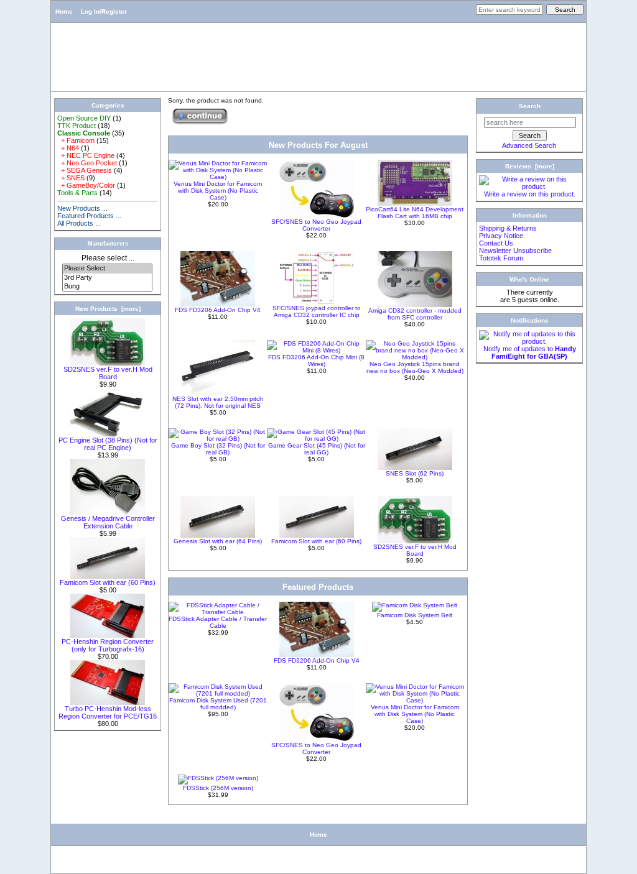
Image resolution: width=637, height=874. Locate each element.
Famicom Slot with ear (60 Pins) (108, 582)
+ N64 (68, 148)
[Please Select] (107, 268)
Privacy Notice (501, 235)
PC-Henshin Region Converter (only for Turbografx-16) (108, 645)
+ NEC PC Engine (85, 155)
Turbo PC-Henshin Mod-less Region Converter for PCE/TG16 (107, 712)
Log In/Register (104, 11)
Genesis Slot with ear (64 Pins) (218, 541)
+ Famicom (76, 140)
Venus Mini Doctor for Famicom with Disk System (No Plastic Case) (218, 190)
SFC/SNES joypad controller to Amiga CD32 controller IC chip (316, 311)
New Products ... (82, 208)
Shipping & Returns (508, 228)
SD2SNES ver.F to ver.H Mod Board (107, 373)
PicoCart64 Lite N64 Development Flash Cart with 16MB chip (414, 212)
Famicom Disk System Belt (414, 615)
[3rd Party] (107, 278)
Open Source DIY (84, 118)
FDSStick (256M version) (218, 787)
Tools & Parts (77, 192)
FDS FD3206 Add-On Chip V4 (218, 309)
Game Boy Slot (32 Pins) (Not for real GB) (218, 449)
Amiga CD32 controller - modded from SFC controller (415, 314)
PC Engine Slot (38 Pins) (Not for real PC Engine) (107, 443)
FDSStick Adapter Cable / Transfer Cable (218, 622)
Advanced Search (529, 145)
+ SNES (71, 178)
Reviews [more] (529, 166)
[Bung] (107, 286)
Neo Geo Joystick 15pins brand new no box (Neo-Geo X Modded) (414, 367)
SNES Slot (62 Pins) (415, 473)
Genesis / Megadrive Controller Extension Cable (108, 522)
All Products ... (79, 223)
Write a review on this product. (529, 194)
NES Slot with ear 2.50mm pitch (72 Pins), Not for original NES (217, 402)
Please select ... (107, 258)
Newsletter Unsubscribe (515, 250)
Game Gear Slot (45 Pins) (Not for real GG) (316, 449)
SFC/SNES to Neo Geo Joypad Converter (316, 225)
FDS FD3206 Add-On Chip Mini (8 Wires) (316, 360)
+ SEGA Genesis (84, 170)
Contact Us (496, 243)
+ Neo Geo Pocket (87, 163)
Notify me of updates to (529, 352)
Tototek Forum (501, 258)
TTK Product (76, 125)
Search (530, 106)
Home (64, 11)
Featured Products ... (89, 215)
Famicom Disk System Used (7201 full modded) (218, 704)
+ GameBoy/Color (86, 185)
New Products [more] (108, 308)
